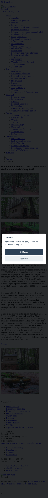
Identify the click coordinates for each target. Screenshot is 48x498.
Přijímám (24, 252)
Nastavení (24, 259)
